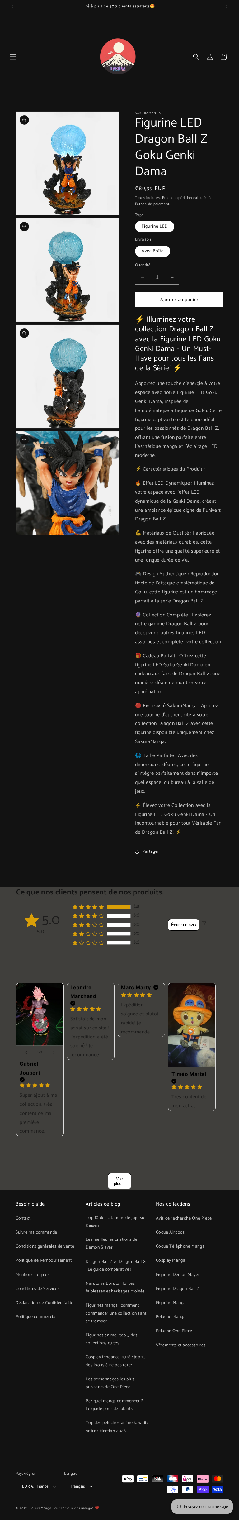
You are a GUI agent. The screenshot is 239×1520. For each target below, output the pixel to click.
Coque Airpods (170, 1232)
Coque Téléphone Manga (180, 1246)
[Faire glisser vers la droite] (53, 1052)
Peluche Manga (171, 1317)
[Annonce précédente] (12, 7)
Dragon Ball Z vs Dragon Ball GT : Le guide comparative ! (117, 1265)
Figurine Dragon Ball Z (177, 1288)
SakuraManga (40, 1508)
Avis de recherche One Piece (184, 1218)
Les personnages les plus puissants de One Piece (110, 1383)
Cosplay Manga (170, 1260)
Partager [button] (150, 851)
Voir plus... (119, 1181)
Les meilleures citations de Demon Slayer (111, 1243)
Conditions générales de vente (45, 1246)
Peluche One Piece (174, 1331)
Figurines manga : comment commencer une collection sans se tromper (116, 1313)
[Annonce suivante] (227, 7)
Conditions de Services (37, 1288)
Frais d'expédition (177, 198)
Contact (23, 1218)
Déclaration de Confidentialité (44, 1303)
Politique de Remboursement (44, 1260)
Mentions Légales (33, 1274)
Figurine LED (155, 226)
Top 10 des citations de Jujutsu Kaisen (115, 1221)
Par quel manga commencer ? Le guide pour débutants (114, 1405)
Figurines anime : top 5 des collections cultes (111, 1339)
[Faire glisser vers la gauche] (26, 1052)
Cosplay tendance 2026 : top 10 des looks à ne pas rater (115, 1361)
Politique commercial (36, 1317)
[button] (13, 57)
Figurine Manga (171, 1303)
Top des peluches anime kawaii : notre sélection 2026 (117, 1426)
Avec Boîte (153, 251)
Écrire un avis (183, 925)
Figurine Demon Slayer (178, 1274)
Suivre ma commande (36, 1232)
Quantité (142, 265)
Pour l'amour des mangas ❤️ (76, 1508)
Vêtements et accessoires (181, 1345)
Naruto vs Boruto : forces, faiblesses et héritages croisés (115, 1287)
